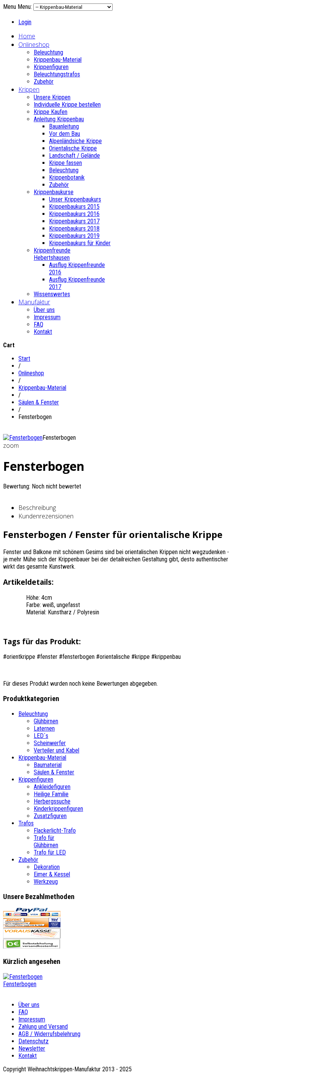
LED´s (41, 735)
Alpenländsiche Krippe (75, 141)
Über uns (44, 309)
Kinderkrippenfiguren (58, 808)
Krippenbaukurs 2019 (74, 235)
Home (26, 36)
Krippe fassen (65, 163)
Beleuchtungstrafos (57, 74)
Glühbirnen (46, 721)
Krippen (28, 89)
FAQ (38, 324)
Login (24, 22)
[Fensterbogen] (23, 437)
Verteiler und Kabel (56, 750)
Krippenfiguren (51, 67)
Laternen (44, 728)
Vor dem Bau (64, 133)
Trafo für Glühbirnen (46, 841)
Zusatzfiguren (50, 816)
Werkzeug (46, 881)
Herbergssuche (52, 801)
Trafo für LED (50, 852)
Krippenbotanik (67, 177)
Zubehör (44, 81)
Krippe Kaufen (50, 111)
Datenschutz (33, 1041)
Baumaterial (48, 765)
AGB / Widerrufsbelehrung (49, 1034)
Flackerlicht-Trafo (55, 830)
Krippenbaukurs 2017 (74, 221)
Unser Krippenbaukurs (75, 199)
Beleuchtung (48, 52)
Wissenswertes (52, 294)
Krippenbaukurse (54, 192)
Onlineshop (33, 44)
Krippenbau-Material (58, 59)
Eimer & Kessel (52, 874)
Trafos (26, 823)
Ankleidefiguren (52, 786)
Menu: (25, 6)
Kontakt (43, 331)
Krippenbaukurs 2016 (74, 214)
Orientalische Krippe (73, 148)
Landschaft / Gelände (74, 155)
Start (24, 358)
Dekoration (47, 867)
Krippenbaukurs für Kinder (80, 243)
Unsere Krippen (52, 97)
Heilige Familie (51, 794)
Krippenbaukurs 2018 (74, 228)
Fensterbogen (19, 984)
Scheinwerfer (50, 743)
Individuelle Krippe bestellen (67, 104)
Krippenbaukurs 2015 (74, 206)
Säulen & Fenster (38, 402)
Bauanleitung (64, 126)
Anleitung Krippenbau (59, 119)
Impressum (47, 317)
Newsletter (31, 1048)
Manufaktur (34, 302)
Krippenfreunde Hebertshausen (52, 254)
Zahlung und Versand (43, 1026)
